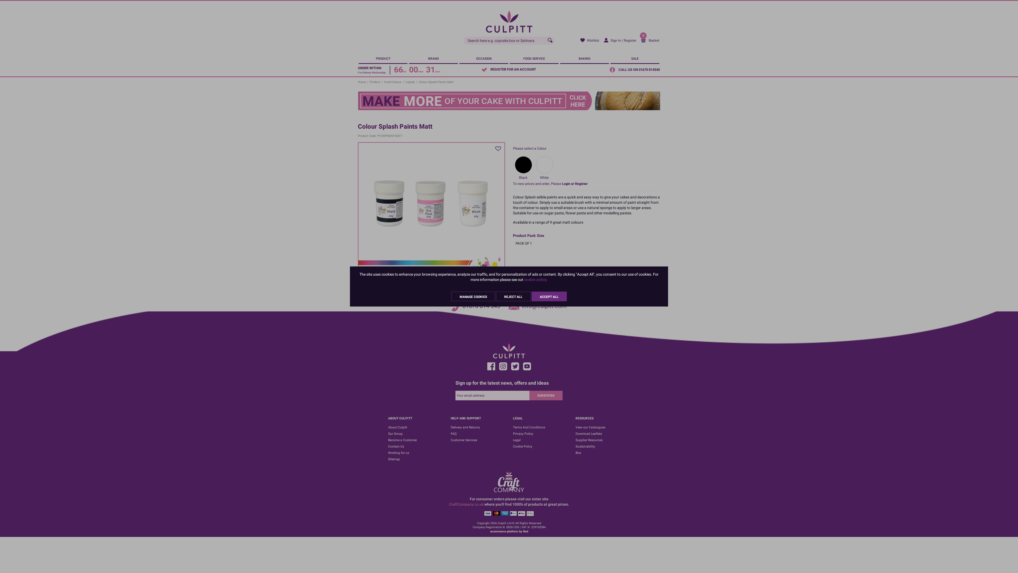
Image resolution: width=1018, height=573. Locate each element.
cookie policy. (536, 280)
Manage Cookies (473, 296)
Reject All (513, 296)
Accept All (549, 296)
